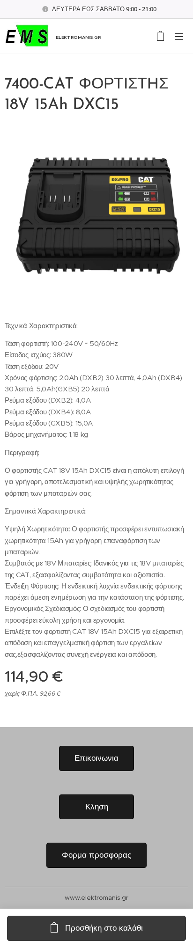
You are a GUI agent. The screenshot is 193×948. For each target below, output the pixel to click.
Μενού (179, 36)
